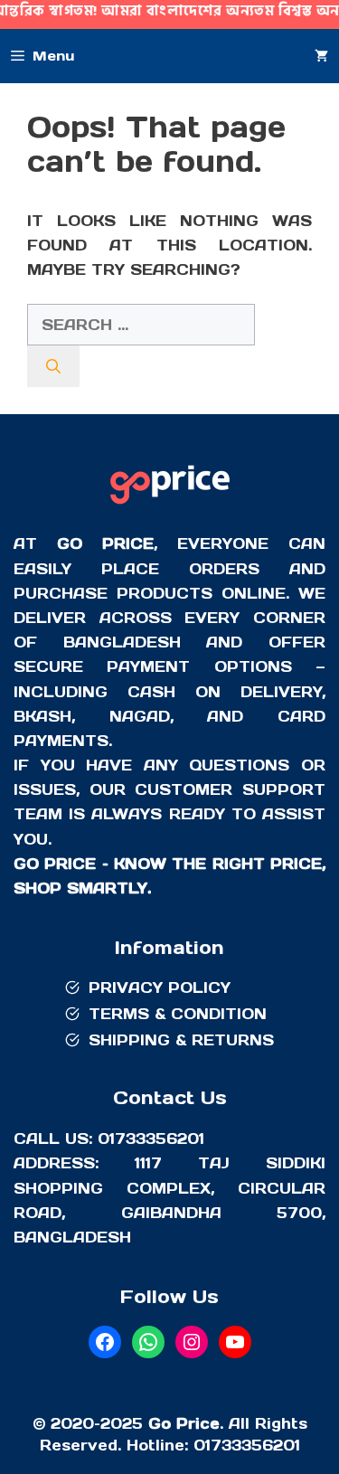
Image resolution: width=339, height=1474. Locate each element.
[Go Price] (170, 506)
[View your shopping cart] (321, 56)
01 (202, 1445)
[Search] (53, 366)
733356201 (255, 1445)
